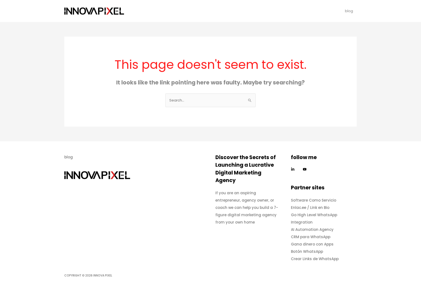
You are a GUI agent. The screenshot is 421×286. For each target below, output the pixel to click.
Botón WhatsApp (307, 251)
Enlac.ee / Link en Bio (310, 207)
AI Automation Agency (312, 229)
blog (349, 10)
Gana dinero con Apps (312, 244)
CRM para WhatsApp (310, 236)
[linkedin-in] (296, 169)
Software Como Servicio (313, 200)
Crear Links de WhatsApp (315, 258)
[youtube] (305, 169)
